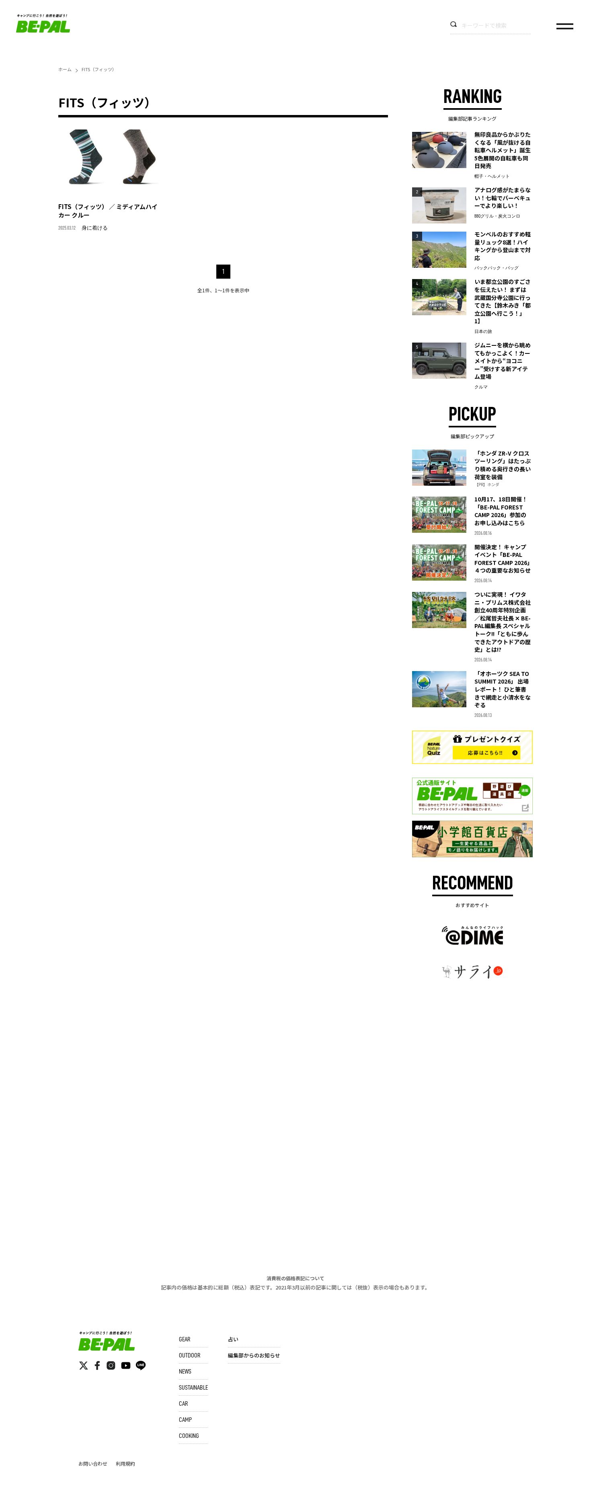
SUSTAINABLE (193, 1387)
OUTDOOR (189, 1355)
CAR (183, 1403)
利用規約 (125, 1463)
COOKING (189, 1436)
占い (233, 1339)
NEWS (185, 1371)
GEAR (184, 1339)
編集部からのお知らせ (254, 1355)
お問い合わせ (92, 1463)
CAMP (185, 1420)
